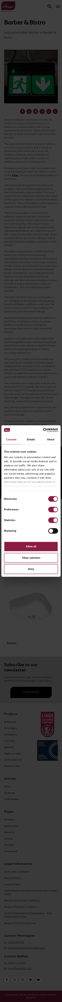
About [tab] (51, 439)
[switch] (53, 509)
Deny (31, 568)
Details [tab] (31, 439)
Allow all (31, 546)
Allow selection (31, 557)
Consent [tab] (11, 439)
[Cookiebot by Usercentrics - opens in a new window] (43, 430)
